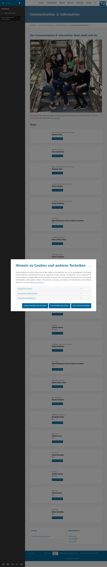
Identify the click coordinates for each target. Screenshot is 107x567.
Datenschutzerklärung (37, 282)
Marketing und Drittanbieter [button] (27, 298)
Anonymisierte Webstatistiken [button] (27, 293)
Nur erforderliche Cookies (60, 305)
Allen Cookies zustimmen (81, 305)
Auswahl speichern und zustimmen (35, 305)
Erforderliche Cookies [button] (25, 288)
